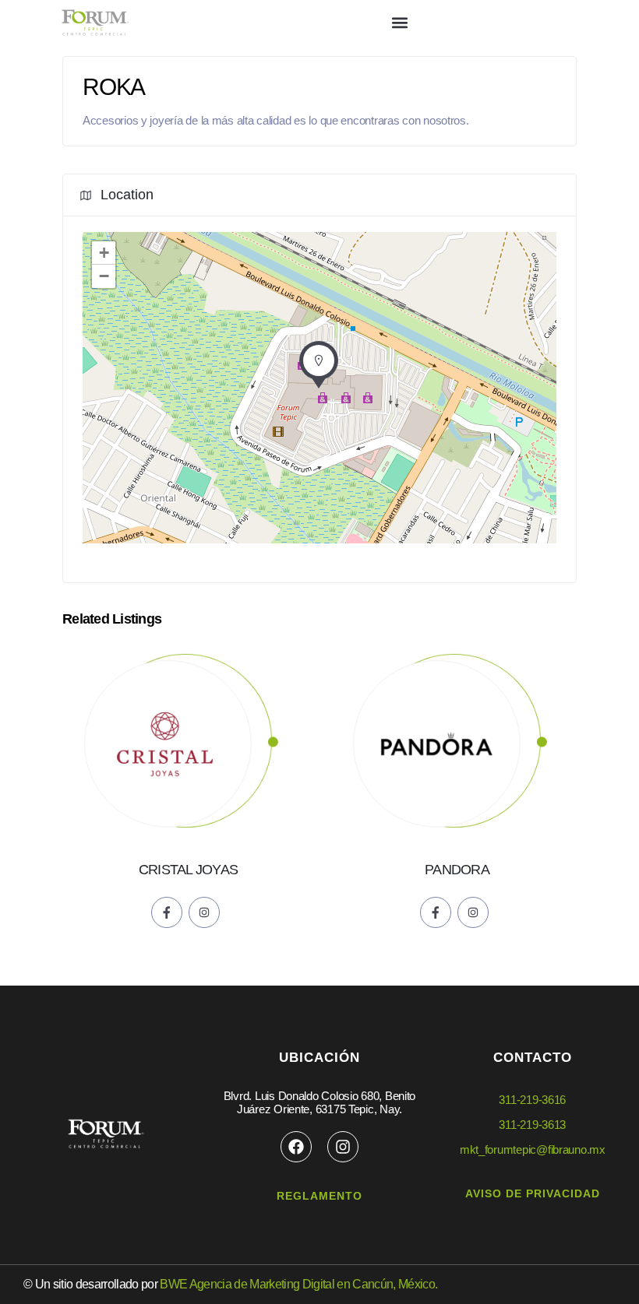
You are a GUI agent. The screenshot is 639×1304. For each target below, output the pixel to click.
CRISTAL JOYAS (188, 869)
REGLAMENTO (319, 1196)
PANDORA (457, 869)
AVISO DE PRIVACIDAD (532, 1193)
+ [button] (104, 252)
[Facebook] (296, 1146)
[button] (400, 23)
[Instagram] (342, 1146)
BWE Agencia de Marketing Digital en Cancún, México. (298, 1284)
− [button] (104, 276)
